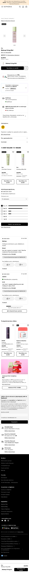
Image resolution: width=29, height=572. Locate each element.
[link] (14, 224)
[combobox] (14, 199)
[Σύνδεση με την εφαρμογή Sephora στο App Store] (15, 528)
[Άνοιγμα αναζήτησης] (20, 7)
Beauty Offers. (21, 531)
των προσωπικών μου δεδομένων (16, 407)
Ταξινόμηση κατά (4, 196)
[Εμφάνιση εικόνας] (14, 35)
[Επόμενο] (24, 36)
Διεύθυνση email (5, 412)
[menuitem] (23, 6)
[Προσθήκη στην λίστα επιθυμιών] (13, 152)
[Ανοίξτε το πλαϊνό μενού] (2, 7)
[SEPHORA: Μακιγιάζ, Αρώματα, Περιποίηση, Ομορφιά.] (8, 6)
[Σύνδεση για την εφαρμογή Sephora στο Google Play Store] (6, 528)
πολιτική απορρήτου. (12, 409)
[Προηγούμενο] (4, 36)
